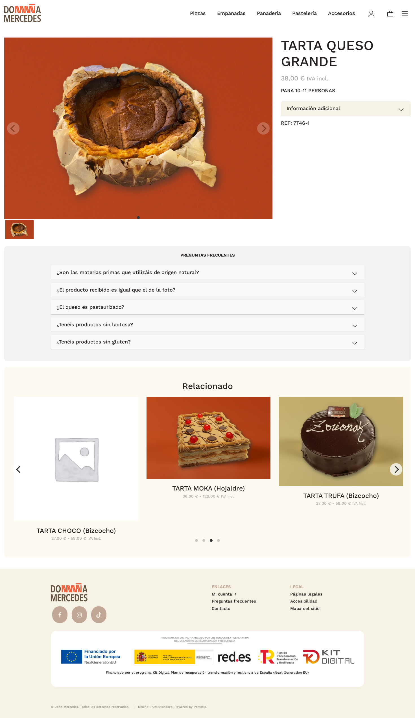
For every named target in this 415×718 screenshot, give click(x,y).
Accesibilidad (303, 601)
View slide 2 (203, 540)
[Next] (396, 469)
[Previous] (19, 469)
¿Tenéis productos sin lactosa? (94, 324)
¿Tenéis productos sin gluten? (93, 342)
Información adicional (313, 108)
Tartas (346, 144)
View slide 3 (211, 540)
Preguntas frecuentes (234, 601)
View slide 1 (138, 217)
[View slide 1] (138, 128)
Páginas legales (306, 594)
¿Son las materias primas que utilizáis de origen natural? (127, 272)
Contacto (221, 608)
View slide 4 (218, 540)
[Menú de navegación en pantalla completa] (405, 13)
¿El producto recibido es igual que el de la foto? (115, 290)
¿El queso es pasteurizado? (90, 307)
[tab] (346, 109)
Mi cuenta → (224, 594)
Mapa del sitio (305, 608)
